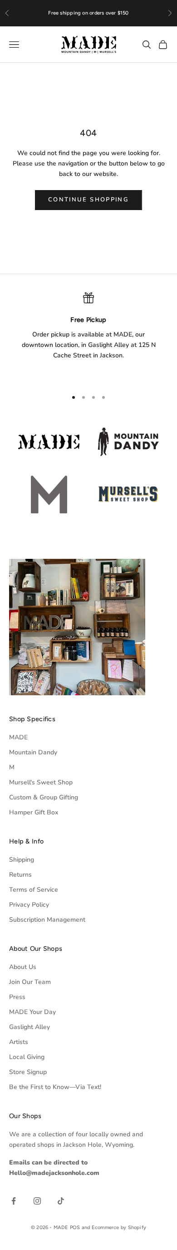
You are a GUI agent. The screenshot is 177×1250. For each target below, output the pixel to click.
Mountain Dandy (33, 752)
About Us (22, 967)
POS (75, 1227)
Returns (20, 874)
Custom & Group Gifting (43, 797)
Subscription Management (47, 919)
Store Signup (28, 1072)
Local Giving (26, 1057)
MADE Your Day (32, 1012)
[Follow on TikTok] (60, 1200)
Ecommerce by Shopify (119, 1227)
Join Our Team (30, 982)
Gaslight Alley (29, 1027)
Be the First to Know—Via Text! (55, 1087)
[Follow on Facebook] (13, 1200)
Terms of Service (33, 889)
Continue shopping (88, 200)
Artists (18, 1042)
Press (17, 997)
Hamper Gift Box (33, 812)
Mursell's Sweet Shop (41, 782)
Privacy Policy (29, 904)
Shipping (21, 859)
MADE (18, 737)
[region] (88, 337)
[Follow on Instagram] (37, 1200)
